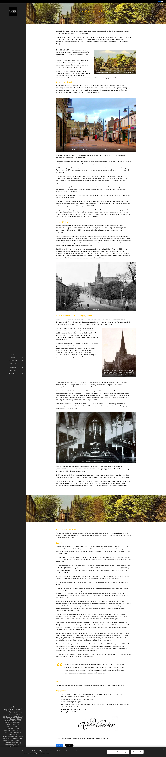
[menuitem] (13, 354)
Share (60, 745)
